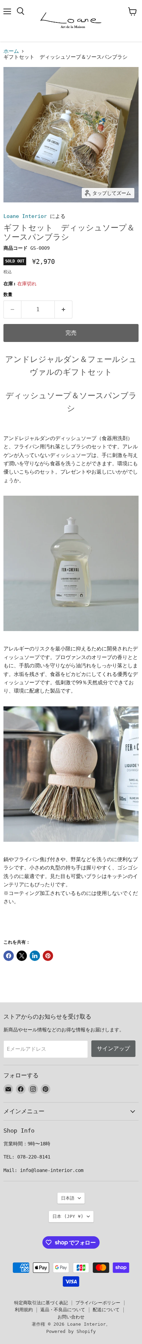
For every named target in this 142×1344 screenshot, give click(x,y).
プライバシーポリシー (97, 1302)
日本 (67, 1216)
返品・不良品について (62, 1309)
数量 (7, 294)
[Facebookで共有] (8, 956)
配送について (106, 1309)
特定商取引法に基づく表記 (41, 1302)
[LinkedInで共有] (35, 956)
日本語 (67, 1198)
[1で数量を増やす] (63, 309)
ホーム (11, 51)
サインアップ (113, 1048)
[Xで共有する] (22, 956)
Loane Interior (25, 216)
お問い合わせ (71, 1316)
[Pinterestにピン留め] (48, 956)
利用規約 (24, 1309)
